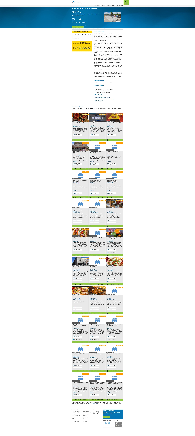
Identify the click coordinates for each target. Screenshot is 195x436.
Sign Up (106, 417)
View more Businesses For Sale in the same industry (104, 98)
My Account (120, 5)
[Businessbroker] (79, 2)
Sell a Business (74, 414)
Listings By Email (96, 5)
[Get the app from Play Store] (118, 425)
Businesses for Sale (75, 409)
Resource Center (108, 5)
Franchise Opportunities (76, 412)
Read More (75, 132)
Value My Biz (113, 5)
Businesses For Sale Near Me (76, 411)
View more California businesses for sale (102, 97)
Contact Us (84, 415)
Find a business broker (99, 101)
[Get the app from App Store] (118, 422)
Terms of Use (85, 421)
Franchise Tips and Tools (87, 412)
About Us (84, 409)
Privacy (84, 419)
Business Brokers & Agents (76, 415)
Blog (117, 5)
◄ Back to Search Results (78, 27)
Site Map (84, 418)
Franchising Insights (86, 414)
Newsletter (73, 418)
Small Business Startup (75, 421)
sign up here (92, 109)
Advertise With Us (86, 411)
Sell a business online (99, 100)
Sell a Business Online (93, 403)
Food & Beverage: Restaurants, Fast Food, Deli (79, 25)
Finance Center (102, 5)
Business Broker (75, 404)
